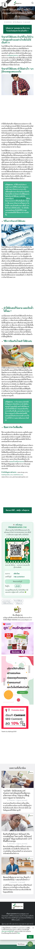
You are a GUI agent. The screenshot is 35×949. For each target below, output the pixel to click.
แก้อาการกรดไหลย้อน (20, 199)
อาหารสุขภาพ (22, 924)
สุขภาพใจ (9, 924)
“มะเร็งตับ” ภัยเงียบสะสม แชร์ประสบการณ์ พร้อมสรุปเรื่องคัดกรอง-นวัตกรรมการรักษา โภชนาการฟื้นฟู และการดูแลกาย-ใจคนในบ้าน (17, 794)
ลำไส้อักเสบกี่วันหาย (8, 603)
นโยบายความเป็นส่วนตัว (8, 931)
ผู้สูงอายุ (19, 800)
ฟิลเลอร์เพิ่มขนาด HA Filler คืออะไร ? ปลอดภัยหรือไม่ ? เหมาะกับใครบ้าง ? (17, 878)
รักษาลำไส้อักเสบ (18, 601)
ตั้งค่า (18, 933)
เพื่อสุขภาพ (19, 603)
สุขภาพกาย (15, 924)
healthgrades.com (7, 474)
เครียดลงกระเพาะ (13, 55)
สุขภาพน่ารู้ (27, 22)
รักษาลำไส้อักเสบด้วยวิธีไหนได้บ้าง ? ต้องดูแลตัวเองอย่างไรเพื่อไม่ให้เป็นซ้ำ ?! (17, 13)
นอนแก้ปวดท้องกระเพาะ (17, 461)
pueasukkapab (6, 601)
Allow (30, 937)
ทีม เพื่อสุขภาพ (18, 22)
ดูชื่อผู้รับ (18, 586)
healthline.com (18, 474)
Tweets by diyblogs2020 (8, 731)
